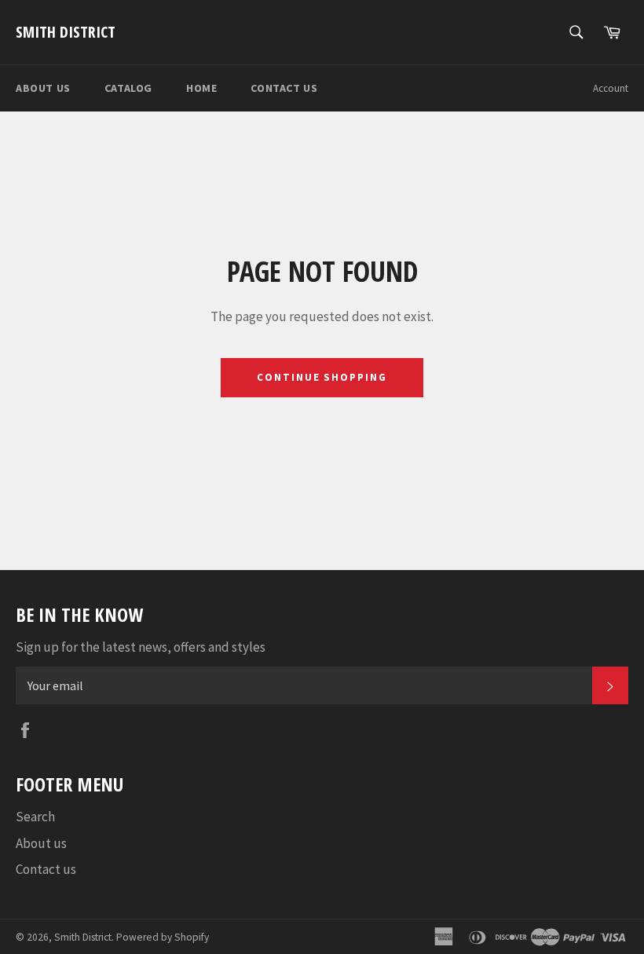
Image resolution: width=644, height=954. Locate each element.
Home (201, 88)
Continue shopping (322, 377)
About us (43, 88)
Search (35, 816)
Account (610, 88)
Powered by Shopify (162, 937)
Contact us (284, 88)
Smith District (65, 31)
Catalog (128, 88)
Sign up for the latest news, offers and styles (140, 647)
